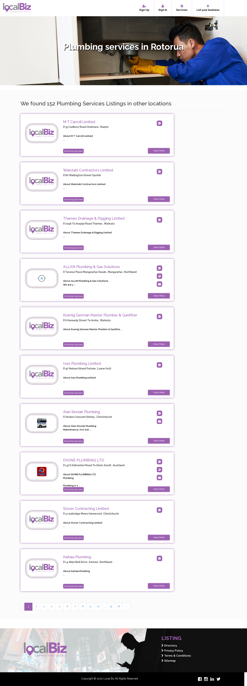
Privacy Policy (173, 650)
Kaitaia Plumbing (77, 557)
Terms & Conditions (177, 655)
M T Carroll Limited (79, 122)
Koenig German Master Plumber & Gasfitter (100, 315)
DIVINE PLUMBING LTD (83, 460)
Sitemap (169, 660)
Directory (170, 645)
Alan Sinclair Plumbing (81, 412)
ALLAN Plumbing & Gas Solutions (91, 267)
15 (111, 606)
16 (118, 606)
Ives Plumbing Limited (82, 363)
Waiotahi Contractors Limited (88, 170)
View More (159, 150)
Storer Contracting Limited (86, 508)
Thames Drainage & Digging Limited (94, 218)
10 (98, 606)
